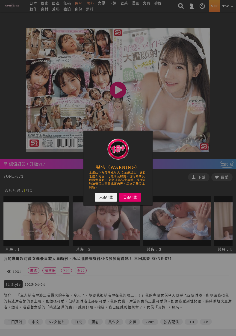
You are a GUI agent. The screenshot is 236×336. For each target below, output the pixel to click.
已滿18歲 (130, 197)
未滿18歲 (106, 197)
